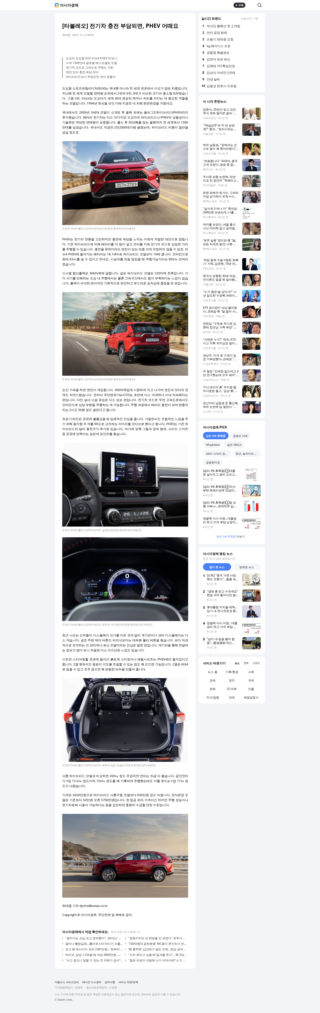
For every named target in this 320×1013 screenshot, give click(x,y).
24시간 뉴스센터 (91, 982)
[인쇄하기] (184, 45)
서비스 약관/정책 (128, 982)
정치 (232, 680)
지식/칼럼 (212, 697)
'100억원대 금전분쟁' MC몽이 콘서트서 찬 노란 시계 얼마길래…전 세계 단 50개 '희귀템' (157, 944)
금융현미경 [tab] (213, 462)
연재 (232, 697)
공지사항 (110, 982)
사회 (251, 672)
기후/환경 (231, 672)
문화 (213, 689)
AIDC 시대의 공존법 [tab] (218, 453)
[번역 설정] (169, 45)
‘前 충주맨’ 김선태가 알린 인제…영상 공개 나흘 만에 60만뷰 (157, 949)
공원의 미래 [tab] (240, 436)
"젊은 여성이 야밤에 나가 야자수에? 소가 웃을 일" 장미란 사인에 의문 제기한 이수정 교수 (157, 960)
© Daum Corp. (64, 999)
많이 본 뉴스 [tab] (217, 567)
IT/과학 (232, 689)
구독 (241, 5)
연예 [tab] (246, 663)
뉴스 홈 (212, 672)
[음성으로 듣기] (162, 45)
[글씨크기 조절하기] (177, 45)
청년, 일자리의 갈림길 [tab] (248, 453)
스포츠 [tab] (256, 663)
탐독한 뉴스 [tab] (246, 567)
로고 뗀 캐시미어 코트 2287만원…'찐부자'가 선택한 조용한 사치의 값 (94, 949)
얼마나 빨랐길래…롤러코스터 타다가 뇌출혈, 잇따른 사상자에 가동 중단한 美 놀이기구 (94, 944)
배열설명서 (251, 697)
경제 (213, 680)
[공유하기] (251, 5)
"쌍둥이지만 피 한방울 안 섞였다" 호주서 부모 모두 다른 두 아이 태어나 (157, 938)
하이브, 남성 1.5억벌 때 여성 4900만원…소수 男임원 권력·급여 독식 (94, 955)
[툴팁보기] (260, 19)
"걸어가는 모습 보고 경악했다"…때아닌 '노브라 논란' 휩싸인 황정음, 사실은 (94, 938)
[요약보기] (155, 45)
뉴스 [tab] (237, 663)
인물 (251, 689)
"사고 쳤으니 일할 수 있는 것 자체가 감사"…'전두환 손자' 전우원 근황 (94, 960)
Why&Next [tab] (213, 445)
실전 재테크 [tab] (234, 445)
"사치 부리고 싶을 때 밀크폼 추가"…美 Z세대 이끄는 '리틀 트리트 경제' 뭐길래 (157, 955)
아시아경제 (69, 5)
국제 (251, 680)
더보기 (230, 536)
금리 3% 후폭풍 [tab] (216, 436)
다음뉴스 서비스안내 (67, 982)
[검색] (260, 5)
